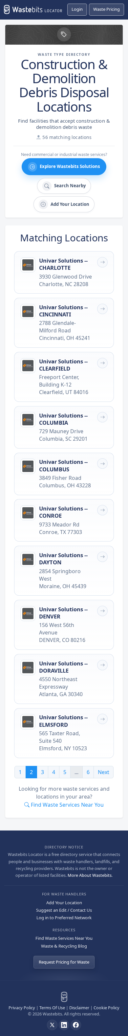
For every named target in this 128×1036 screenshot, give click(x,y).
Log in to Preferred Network (64, 918)
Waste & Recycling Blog (64, 946)
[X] (52, 1025)
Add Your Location (64, 903)
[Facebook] (76, 1025)
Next (103, 772)
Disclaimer (79, 1008)
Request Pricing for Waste (64, 962)
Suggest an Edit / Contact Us (64, 910)
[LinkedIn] (64, 1025)
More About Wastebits (90, 875)
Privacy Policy (22, 1008)
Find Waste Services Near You (64, 938)
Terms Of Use (52, 1008)
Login (77, 9)
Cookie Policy (106, 1008)
